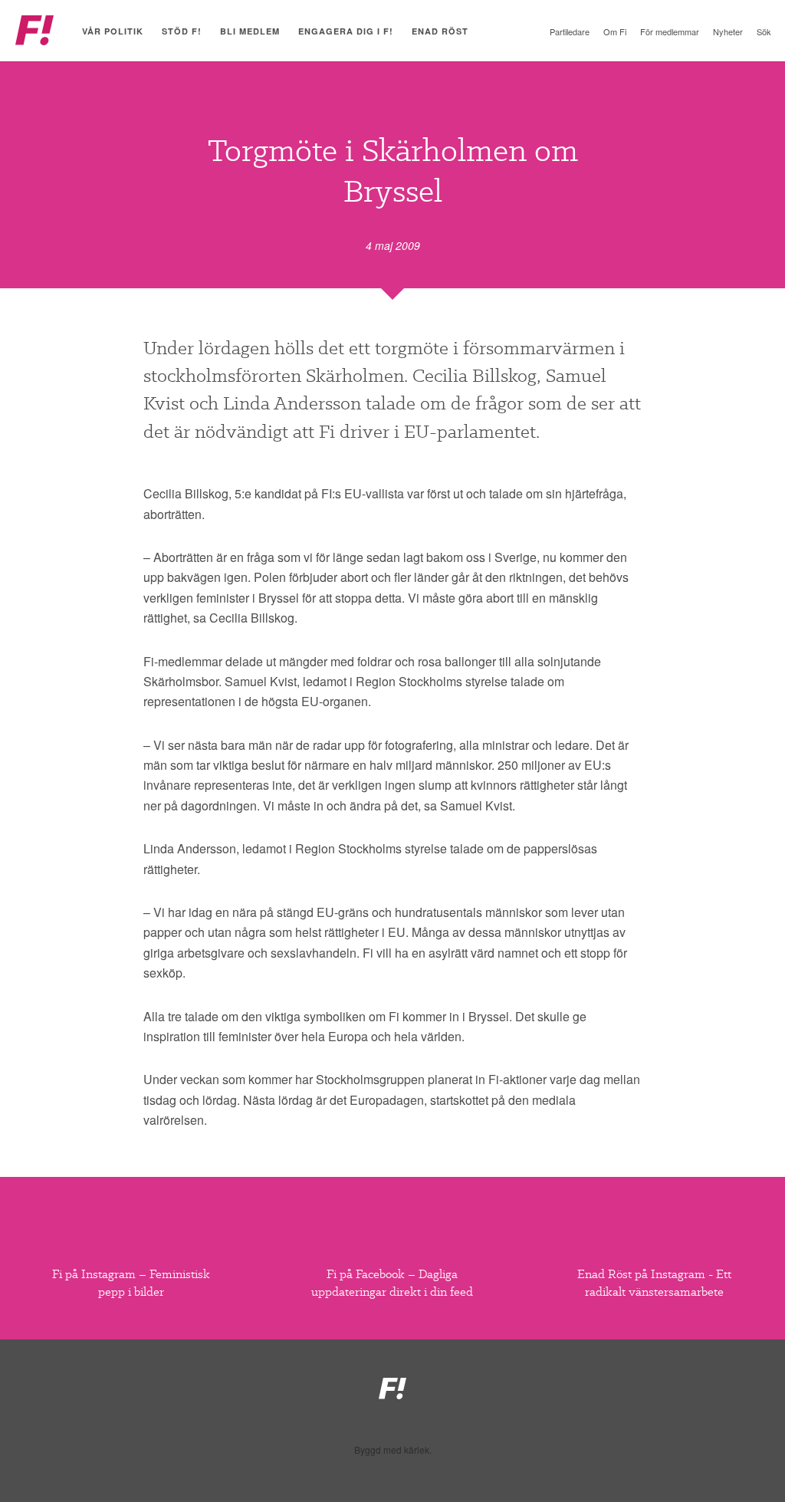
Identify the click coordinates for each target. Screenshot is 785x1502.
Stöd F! (182, 31)
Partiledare (570, 31)
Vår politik (112, 31)
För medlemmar (669, 31)
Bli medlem (250, 31)
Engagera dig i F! (345, 31)
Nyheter (728, 31)
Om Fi (614, 31)
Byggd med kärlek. (393, 1449)
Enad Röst (440, 31)
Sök (764, 31)
